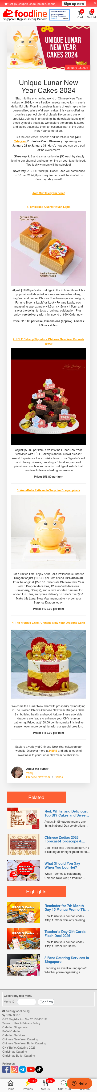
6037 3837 (12, 1015)
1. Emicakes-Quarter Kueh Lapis (48, 207)
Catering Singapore (15, 1027)
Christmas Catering (14, 1051)
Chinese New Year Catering (20, 1039)
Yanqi (29, 773)
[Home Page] (25, 14)
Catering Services (13, 1035)
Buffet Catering (11, 1031)
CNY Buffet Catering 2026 (19, 1047)
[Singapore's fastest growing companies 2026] (59, 14)
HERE (53, 750)
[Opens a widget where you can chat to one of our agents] (79, 1084)
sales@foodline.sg (17, 1011)
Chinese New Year (38, 777)
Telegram (20, 141)
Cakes (59, 777)
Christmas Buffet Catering (18, 1055)
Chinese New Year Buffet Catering (24, 1043)
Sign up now (74, 3)
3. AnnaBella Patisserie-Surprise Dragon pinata (48, 490)
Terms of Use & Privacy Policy (21, 1023)
